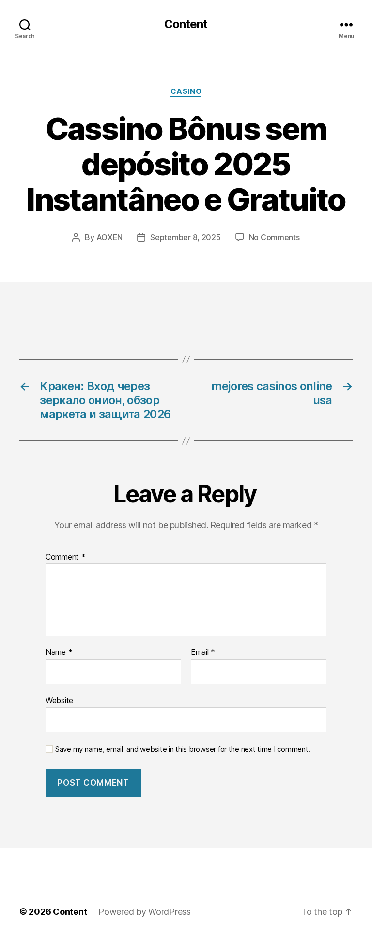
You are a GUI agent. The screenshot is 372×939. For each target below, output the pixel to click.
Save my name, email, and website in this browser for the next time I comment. (182, 749)
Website (59, 700)
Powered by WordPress (144, 912)
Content (185, 24)
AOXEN (109, 237)
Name (59, 652)
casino (186, 91)
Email (203, 652)
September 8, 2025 (185, 237)
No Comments (274, 237)
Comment (66, 557)
